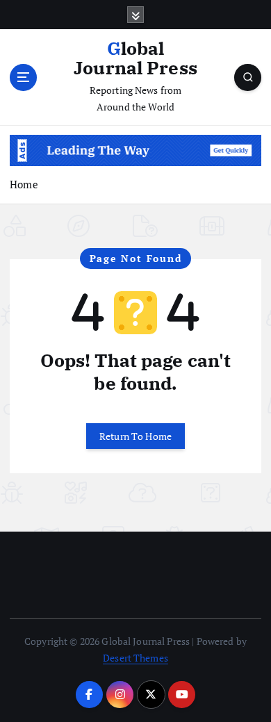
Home (24, 184)
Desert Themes (135, 657)
